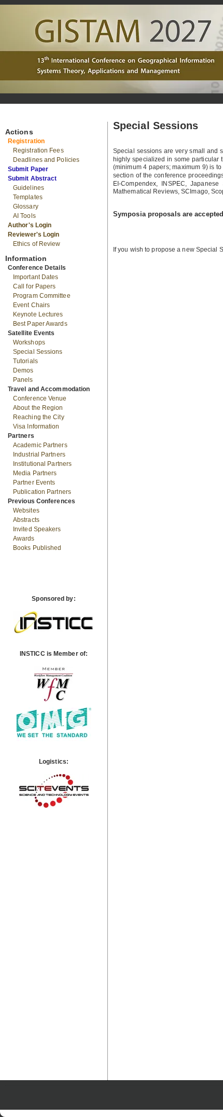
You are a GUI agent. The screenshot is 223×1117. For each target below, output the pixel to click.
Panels (23, 379)
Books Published (37, 547)
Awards (24, 538)
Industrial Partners (39, 454)
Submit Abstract (32, 178)
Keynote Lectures (38, 314)
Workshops (29, 342)
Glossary (25, 206)
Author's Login (29, 225)
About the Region (38, 407)
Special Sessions (38, 351)
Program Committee (42, 295)
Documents (16, 117)
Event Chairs (31, 305)
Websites (26, 510)
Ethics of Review (37, 243)
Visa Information (36, 426)
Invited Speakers (37, 529)
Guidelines (28, 187)
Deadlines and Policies (46, 159)
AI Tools (24, 215)
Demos (23, 370)
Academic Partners (40, 445)
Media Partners (35, 473)
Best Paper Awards (40, 323)
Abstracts (26, 519)
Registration (26, 141)
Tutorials (25, 361)
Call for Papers (34, 286)
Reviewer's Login (34, 234)
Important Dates (36, 277)
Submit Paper (28, 169)
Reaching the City (38, 417)
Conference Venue (40, 398)
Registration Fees (38, 150)
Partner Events (34, 482)
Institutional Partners (42, 463)
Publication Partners (42, 491)
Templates (28, 197)
